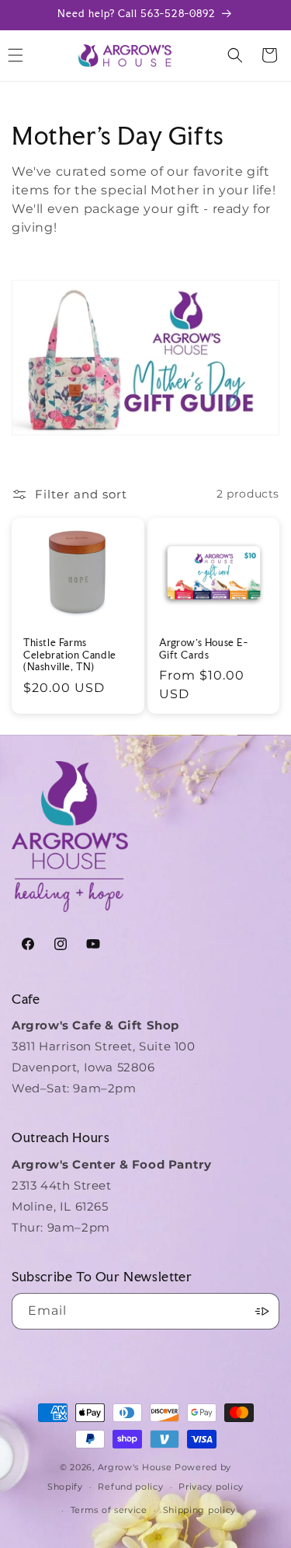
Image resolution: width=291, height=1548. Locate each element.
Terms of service (109, 1509)
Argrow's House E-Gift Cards (203, 649)
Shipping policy (200, 1509)
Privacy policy (211, 1486)
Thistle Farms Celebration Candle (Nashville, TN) (69, 655)
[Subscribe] (261, 1311)
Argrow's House (136, 1467)
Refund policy (130, 1486)
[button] (235, 55)
